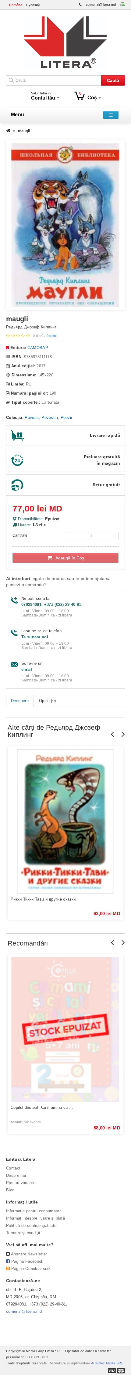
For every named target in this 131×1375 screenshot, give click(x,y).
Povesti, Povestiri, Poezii (48, 417)
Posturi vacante (20, 1182)
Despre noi (16, 1175)
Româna (15, 5)
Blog (10, 1190)
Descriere (20, 700)
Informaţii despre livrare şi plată (35, 1218)
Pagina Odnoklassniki (31, 1268)
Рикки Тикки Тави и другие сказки (43, 899)
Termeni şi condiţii (23, 1233)
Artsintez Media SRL (107, 1363)
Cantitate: (20, 535)
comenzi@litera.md (101, 4)
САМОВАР (37, 347)
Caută (113, 80)
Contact (13, 1168)
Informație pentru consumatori (34, 1211)
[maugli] (65, 225)
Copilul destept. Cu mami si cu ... (42, 1107)
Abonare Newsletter (29, 1254)
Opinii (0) (47, 700)
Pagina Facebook (27, 1261)
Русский (33, 5)
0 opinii (52, 336)
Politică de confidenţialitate (31, 1225)
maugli (24, 131)
